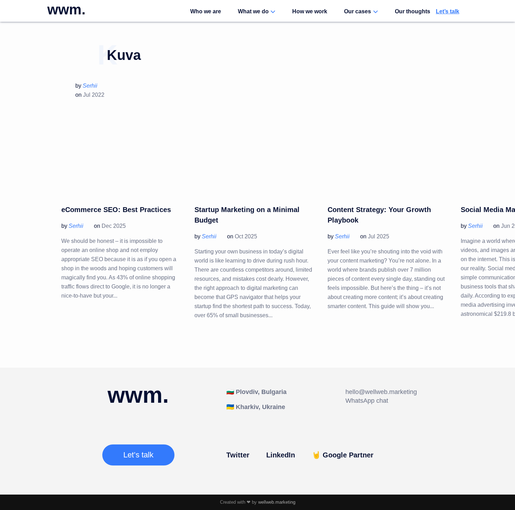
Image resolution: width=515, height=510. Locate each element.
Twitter (237, 455)
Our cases (357, 11)
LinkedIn (280, 455)
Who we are (205, 11)
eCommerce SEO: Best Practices (116, 209)
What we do (253, 11)
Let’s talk (447, 11)
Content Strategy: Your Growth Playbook (379, 215)
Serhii (90, 86)
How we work (309, 11)
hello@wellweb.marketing (381, 391)
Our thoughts (412, 11)
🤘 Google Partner (342, 455)
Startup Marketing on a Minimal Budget (247, 215)
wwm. (66, 9)
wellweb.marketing (276, 502)
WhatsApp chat (366, 400)
